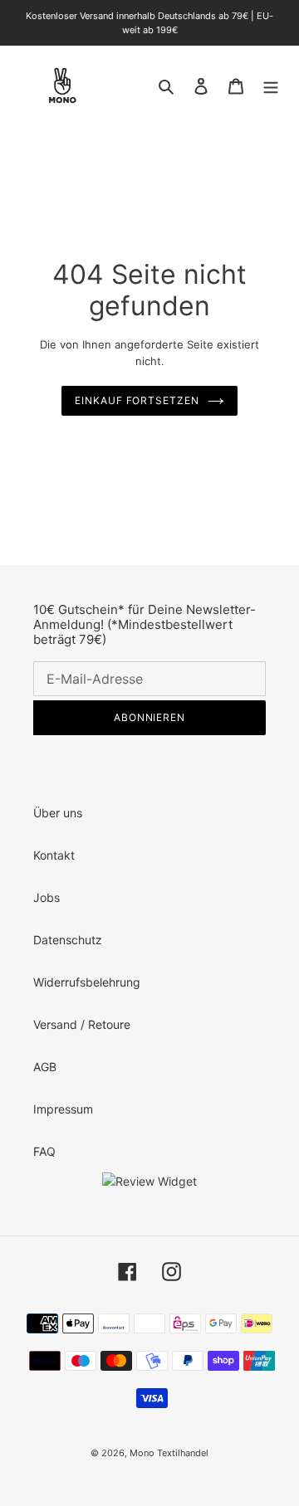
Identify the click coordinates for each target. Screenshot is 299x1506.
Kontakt (54, 855)
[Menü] (270, 85)
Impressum (63, 1109)
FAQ (44, 1151)
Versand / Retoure (81, 1024)
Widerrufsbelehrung (86, 982)
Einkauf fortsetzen (137, 400)
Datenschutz (67, 940)
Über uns (57, 813)
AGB (44, 1067)
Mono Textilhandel (169, 1453)
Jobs (46, 897)
